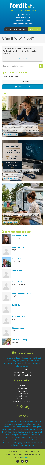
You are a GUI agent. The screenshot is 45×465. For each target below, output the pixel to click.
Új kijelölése (23, 81)
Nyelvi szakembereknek (22, 23)
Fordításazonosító (17, 29)
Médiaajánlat (22, 388)
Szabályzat (22, 58)
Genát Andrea (18, 247)
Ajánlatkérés (23, 86)
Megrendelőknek (22, 14)
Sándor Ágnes (18, 328)
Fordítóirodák (22, 398)
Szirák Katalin (18, 305)
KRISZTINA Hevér (19, 270)
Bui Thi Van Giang (19, 339)
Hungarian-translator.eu (22, 401)
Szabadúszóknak (22, 17)
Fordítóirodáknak (22, 20)
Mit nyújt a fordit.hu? (22, 372)
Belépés (35, 29)
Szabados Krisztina (20, 316)
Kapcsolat (22, 385)
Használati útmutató (22, 375)
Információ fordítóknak (23, 369)
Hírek (5, 93)
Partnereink (22, 391)
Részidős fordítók (22, 396)
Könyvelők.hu (25, 457)
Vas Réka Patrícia (19, 235)
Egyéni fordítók (22, 393)
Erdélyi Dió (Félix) (19, 281)
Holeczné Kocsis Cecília (21, 293)
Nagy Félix (16, 258)
